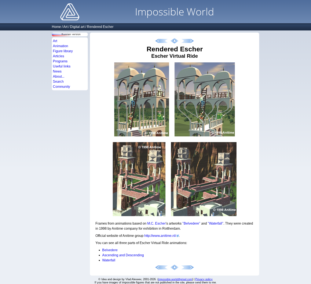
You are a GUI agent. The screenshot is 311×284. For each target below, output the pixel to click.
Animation (60, 46)
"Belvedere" (191, 223)
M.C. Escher (156, 223)
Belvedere (110, 250)
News (57, 71)
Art (65, 27)
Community (61, 86)
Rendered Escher (100, 27)
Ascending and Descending (123, 255)
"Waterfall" (215, 223)
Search (58, 81)
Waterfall (108, 260)
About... (58, 76)
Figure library (63, 51)
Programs (60, 61)
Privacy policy (204, 279)
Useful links (61, 66)
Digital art (77, 27)
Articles (58, 56)
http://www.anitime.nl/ (160, 235)
